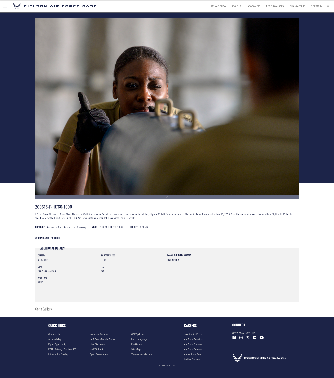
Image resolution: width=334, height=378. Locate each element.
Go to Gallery (43, 309)
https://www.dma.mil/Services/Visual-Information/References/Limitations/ (197, 273)
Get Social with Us (243, 333)
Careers (190, 325)
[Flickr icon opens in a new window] (255, 338)
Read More (172, 260)
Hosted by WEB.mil (167, 366)
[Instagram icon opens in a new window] (241, 338)
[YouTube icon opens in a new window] (262, 338)
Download (43, 237)
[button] (4, 6)
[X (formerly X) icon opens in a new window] (248, 338)
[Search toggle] (328, 6)
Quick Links (57, 325)
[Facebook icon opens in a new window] (234, 338)
